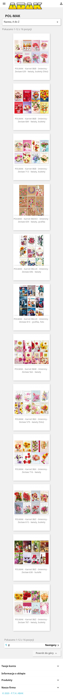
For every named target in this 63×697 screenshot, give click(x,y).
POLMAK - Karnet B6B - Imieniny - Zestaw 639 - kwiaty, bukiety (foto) (31, 70)
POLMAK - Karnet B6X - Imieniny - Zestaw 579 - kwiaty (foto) (31, 420)
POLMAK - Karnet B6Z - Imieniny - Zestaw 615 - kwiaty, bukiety (31, 521)
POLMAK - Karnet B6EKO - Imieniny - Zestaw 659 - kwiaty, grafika (32, 220)
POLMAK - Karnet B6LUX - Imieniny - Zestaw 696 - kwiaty (31, 270)
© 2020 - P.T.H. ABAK (12, 693)
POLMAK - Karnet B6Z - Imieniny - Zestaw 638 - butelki (31, 571)
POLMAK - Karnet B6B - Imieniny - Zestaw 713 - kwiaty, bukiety (31, 170)
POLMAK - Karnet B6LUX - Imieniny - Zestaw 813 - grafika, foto (31, 320)
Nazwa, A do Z (31, 22)
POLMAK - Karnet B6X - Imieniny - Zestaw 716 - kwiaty (31, 470)
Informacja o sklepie (13, 673)
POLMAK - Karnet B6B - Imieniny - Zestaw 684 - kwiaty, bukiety (31, 120)
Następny (52, 645)
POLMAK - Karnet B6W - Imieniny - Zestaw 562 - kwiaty (31, 370)
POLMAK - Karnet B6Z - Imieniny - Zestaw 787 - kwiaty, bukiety (31, 621)
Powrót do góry (47, 653)
